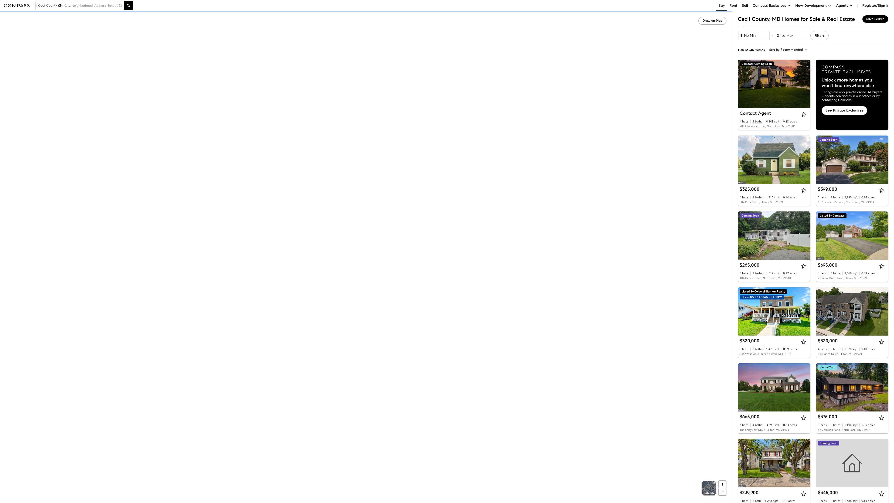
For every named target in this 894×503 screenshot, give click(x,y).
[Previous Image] (743, 159)
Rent (733, 5)
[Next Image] (805, 159)
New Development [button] (811, 5)
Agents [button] (842, 5)
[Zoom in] (722, 484)
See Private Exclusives (844, 110)
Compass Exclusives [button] (769, 5)
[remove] (60, 5)
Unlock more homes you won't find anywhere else (848, 82)
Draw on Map (712, 21)
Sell (745, 5)
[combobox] (93, 5)
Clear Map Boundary (366, 494)
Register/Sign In (875, 5)
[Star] (804, 114)
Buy (721, 5)
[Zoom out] (722, 492)
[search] (128, 5)
